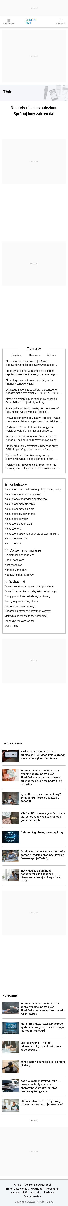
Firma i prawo (12, 743)
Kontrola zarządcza (16, 569)
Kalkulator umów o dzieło (19, 509)
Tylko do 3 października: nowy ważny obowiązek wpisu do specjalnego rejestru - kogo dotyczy (31, 457)
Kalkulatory (18, 484)
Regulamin (52, 1188)
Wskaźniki (17, 581)
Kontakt (36, 1192)
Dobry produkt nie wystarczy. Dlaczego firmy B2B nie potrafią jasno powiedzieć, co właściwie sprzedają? (32, 448)
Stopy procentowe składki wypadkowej (27, 596)
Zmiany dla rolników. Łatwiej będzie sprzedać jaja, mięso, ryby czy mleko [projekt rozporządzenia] (32, 410)
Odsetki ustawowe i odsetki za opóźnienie (29, 586)
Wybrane (51, 355)
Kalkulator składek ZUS (18, 523)
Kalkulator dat (13, 543)
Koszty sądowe (13, 565)
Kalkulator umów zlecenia (20, 504)
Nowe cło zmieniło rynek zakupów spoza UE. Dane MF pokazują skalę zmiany (32, 401)
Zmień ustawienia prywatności (24, 1188)
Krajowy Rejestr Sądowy (19, 574)
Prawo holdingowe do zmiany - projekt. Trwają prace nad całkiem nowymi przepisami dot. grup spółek (34, 419)
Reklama (49, 1192)
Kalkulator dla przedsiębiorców (23, 494)
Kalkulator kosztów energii (20, 513)
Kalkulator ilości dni (16, 538)
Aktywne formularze (25, 550)
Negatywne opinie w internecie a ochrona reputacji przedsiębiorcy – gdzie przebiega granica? (30, 372)
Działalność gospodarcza (19, 555)
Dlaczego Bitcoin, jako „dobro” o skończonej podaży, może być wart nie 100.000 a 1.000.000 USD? (34, 391)
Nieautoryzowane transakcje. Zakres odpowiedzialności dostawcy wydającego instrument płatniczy (30, 363)
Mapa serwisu (32, 1196)
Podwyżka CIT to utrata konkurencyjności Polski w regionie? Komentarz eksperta (30, 429)
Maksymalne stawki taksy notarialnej (26, 616)
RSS (25, 1192)
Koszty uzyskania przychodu (21, 601)
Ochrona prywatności (37, 1184)
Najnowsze (34, 355)
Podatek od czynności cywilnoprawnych (28, 611)
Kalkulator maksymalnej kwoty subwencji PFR (32, 533)
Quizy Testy (11, 626)
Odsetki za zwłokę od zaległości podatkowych (31, 591)
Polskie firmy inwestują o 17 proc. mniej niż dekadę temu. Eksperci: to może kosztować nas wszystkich (33, 466)
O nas (17, 1184)
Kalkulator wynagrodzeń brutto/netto (26, 499)
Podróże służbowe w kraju (20, 606)
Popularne (17, 355)
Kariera (15, 1192)
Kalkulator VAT (13, 528)
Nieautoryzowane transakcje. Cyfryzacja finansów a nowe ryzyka (29, 382)
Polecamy (9, 995)
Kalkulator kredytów (16, 518)
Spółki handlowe (14, 560)
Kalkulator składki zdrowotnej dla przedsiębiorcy (33, 489)
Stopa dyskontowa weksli (19, 621)
